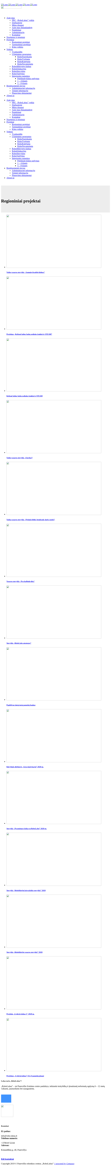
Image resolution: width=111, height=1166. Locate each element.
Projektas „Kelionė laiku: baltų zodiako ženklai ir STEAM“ (29, 334)
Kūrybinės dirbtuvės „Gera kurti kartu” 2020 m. (25, 767)
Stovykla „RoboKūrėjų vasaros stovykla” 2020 (24, 952)
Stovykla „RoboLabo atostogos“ (18, 643)
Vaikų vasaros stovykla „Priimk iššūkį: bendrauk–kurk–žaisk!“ (30, 520)
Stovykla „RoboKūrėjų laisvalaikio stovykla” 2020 (26, 890)
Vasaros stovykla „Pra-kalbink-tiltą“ (20, 581)
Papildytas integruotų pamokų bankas (20, 705)
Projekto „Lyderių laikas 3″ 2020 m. (20, 1014)
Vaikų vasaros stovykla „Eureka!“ (19, 458)
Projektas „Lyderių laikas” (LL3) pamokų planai (25, 1076)
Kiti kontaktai (7, 1159)
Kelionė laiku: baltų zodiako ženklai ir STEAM (24, 396)
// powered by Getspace (64, 1163)
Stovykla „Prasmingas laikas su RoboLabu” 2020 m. (26, 829)
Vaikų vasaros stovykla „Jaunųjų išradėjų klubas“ (25, 272)
